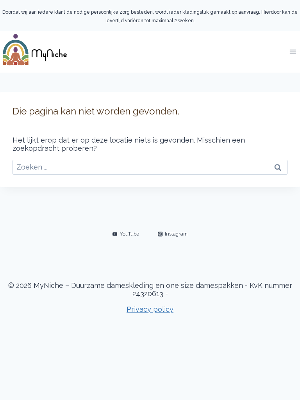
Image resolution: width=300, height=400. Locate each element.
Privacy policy (150, 309)
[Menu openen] (293, 52)
